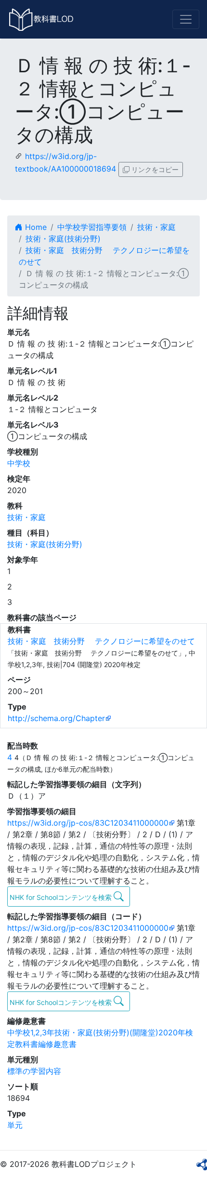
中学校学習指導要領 (92, 227)
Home (35, 227)
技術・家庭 (156, 227)
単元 (15, 1125)
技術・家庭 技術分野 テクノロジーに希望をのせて (101, 641)
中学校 (18, 463)
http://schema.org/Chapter (56, 718)
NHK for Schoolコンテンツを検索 (62, 897)
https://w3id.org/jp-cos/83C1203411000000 (87, 823)
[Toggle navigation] (185, 19)
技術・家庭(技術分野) (63, 238)
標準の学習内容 (34, 1071)
